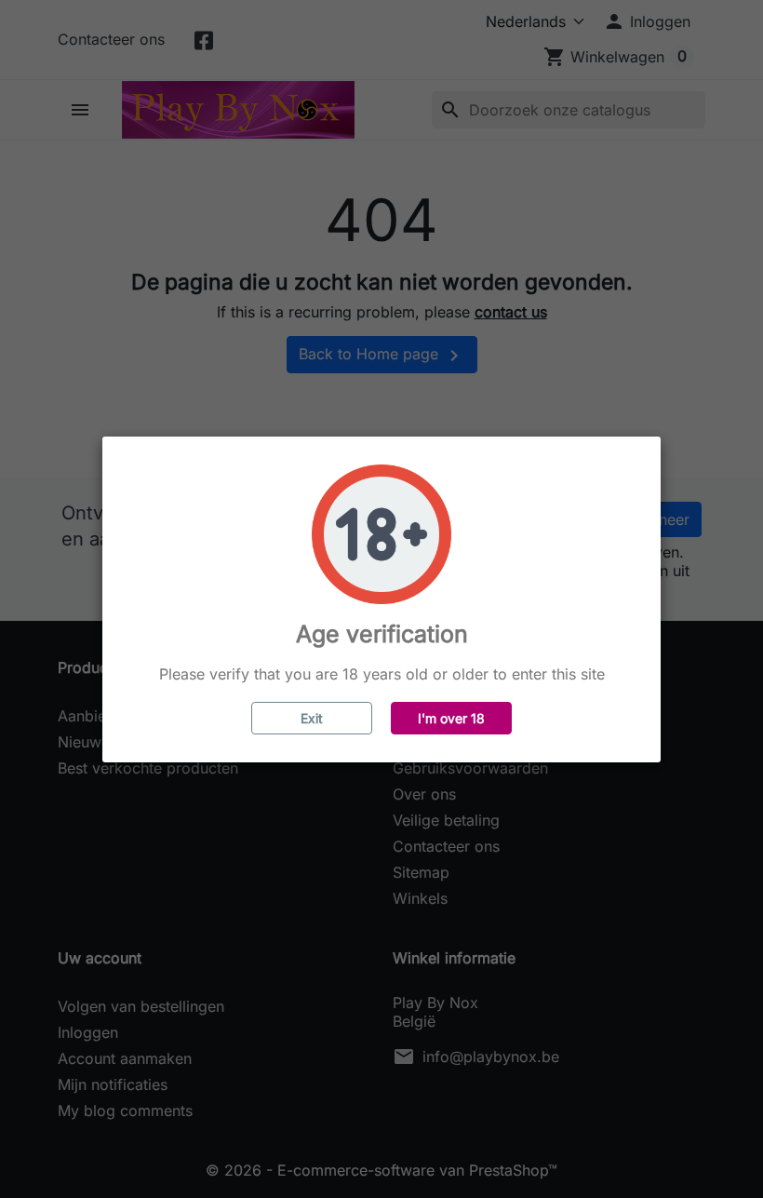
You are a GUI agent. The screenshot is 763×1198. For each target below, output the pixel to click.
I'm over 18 (451, 718)
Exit (312, 718)
